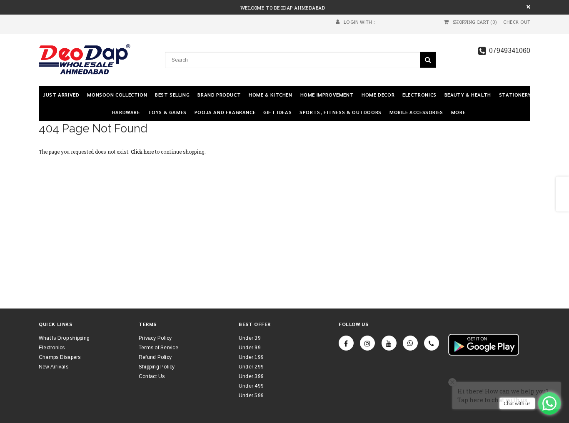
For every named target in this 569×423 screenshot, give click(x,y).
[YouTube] (389, 343)
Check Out (516, 22)
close (528, 7)
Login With (358, 22)
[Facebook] (346, 343)
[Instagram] (367, 343)
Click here (143, 151)
